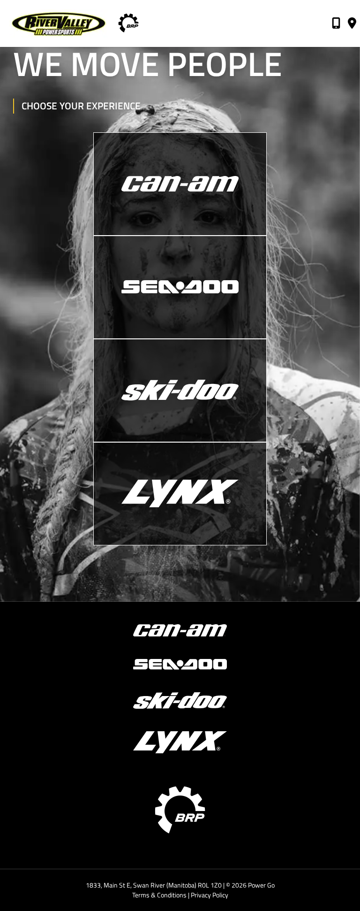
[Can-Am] (180, 184)
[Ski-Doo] (180, 390)
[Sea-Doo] (180, 287)
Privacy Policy (209, 895)
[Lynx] (180, 493)
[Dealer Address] (352, 25)
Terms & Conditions (159, 895)
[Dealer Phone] (336, 25)
